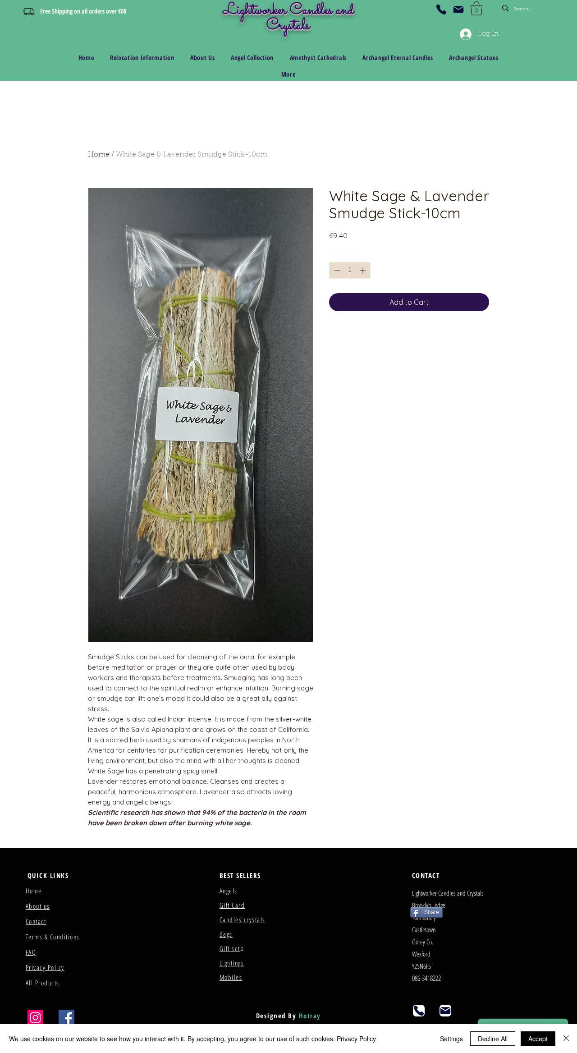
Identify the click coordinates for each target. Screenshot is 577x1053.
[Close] (566, 1038)
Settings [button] (451, 1038)
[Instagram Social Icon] (35, 1017)
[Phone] (441, 9)
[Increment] (363, 270)
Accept (538, 1038)
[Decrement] (336, 270)
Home (99, 154)
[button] (476, 8)
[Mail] (458, 9)
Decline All (493, 1038)
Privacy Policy (356, 1038)
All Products (43, 982)
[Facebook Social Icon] (66, 1017)
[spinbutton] (350, 270)
